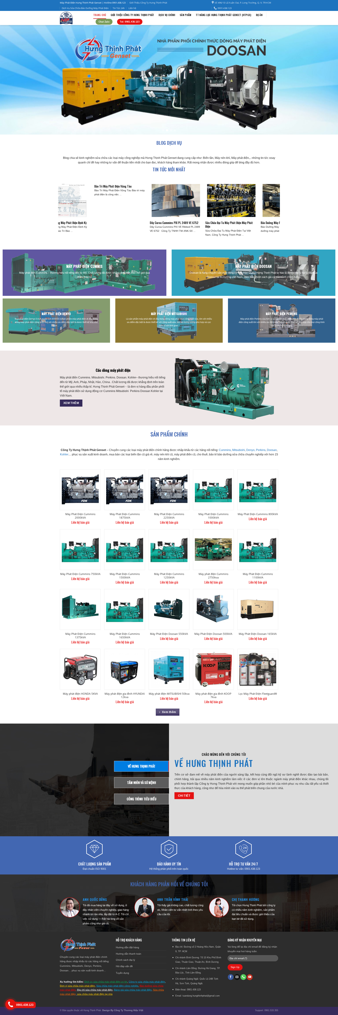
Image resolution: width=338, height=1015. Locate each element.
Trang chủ (99, 15)
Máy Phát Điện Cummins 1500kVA (125, 575)
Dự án (259, 15)
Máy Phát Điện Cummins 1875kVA (125, 515)
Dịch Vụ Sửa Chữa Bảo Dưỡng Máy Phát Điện (85, 8)
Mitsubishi (238, 450)
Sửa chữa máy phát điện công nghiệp (117, 985)
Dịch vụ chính (167, 15)
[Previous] (11, 80)
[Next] (327, 80)
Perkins (260, 450)
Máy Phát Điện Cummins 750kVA (80, 574)
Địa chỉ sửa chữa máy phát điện (94, 989)
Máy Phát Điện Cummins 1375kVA (80, 635)
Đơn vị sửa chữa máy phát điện (77, 985)
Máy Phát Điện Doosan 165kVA (258, 634)
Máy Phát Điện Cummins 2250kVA (169, 515)
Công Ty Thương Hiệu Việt (128, 1010)
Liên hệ (132, 8)
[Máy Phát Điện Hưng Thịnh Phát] (74, 18)
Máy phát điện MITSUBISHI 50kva (169, 693)
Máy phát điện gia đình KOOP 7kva (213, 695)
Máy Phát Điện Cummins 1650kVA (125, 635)
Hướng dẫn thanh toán (128, 953)
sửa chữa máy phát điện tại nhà (94, 994)
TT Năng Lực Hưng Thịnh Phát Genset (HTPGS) (223, 15)
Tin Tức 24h (119, 8)
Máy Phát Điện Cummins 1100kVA (258, 575)
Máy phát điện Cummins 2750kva (213, 575)
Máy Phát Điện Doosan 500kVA (213, 634)
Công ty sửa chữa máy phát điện (147, 981)
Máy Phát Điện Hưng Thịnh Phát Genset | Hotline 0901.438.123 (93, 2)
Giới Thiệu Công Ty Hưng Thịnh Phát (148, 2)
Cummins (225, 450)
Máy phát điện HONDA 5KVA (80, 693)
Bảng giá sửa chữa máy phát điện (133, 989)
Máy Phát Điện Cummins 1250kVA (169, 575)
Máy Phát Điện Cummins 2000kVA (80, 515)
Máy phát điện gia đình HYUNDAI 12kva (125, 695)
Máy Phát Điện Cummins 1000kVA (213, 515)
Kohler (64, 454)
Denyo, (250, 450)
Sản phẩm (185, 15)
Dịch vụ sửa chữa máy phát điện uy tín (105, 981)
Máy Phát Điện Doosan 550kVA (169, 634)
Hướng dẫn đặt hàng (127, 947)
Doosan (272, 450)
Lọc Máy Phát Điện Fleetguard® (258, 693)
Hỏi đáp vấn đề (124, 966)
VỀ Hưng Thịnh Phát (213, 763)
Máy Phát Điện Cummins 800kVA (258, 514)
